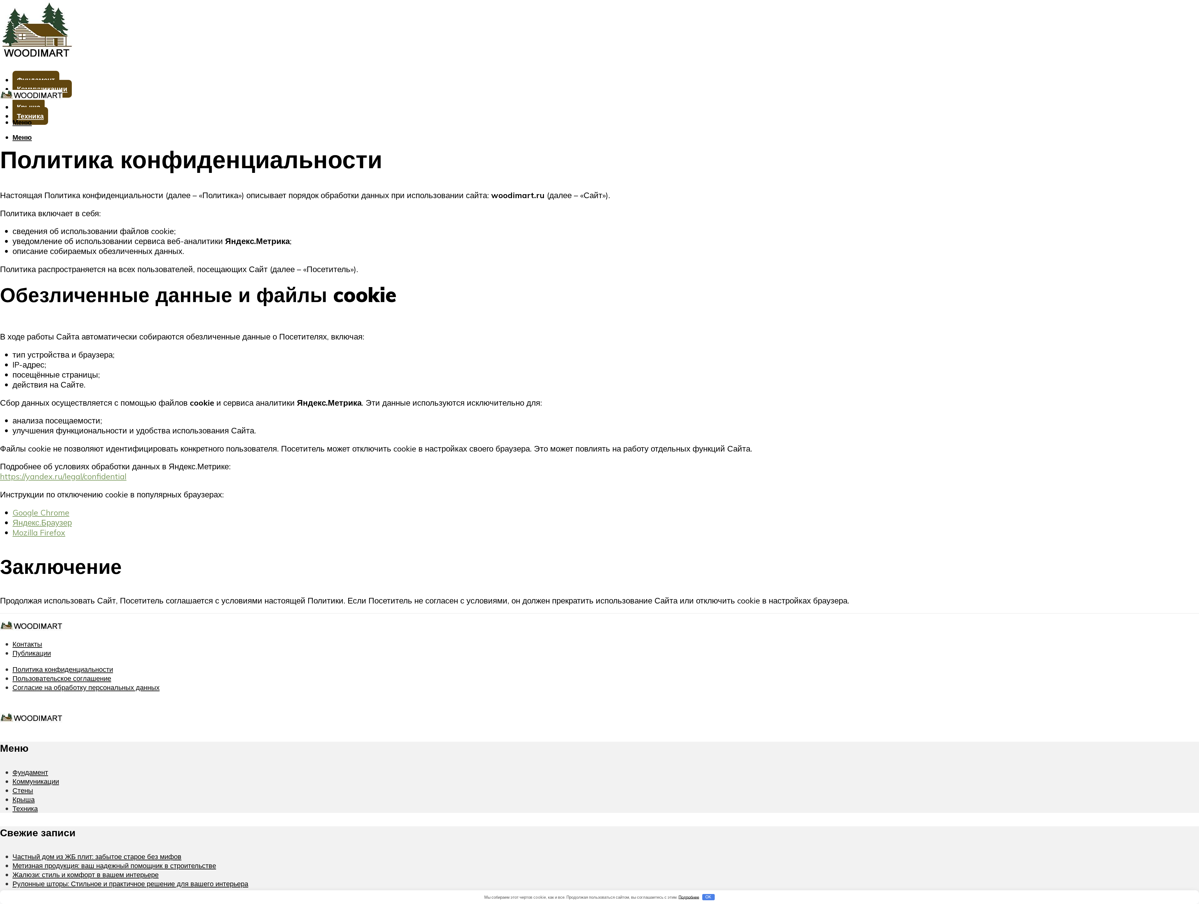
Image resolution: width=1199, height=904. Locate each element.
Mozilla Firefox (38, 532)
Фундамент (30, 772)
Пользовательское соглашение (61, 678)
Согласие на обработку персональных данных (86, 687)
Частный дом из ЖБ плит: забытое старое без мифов (96, 856)
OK (708, 897)
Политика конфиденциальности (62, 669)
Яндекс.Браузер (42, 522)
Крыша (23, 799)
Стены (22, 790)
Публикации (31, 652)
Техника (25, 808)
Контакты (27, 643)
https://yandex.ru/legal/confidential (63, 476)
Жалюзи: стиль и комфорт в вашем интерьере (85, 874)
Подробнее (688, 896)
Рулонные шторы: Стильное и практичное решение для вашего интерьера (130, 883)
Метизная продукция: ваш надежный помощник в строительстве (114, 865)
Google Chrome (40, 512)
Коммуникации (35, 781)
